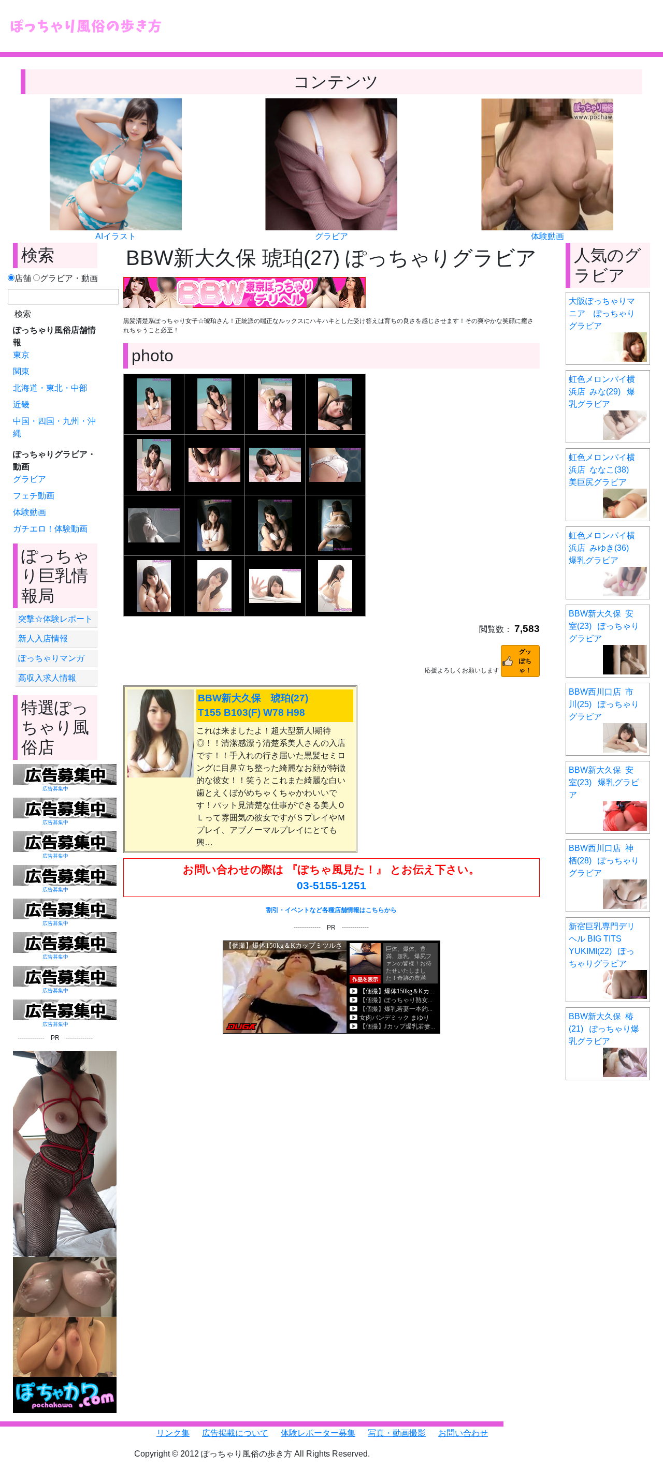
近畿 (21, 404)
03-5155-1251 (331, 885)
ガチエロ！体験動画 (50, 528)
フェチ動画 (33, 495)
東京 (21, 354)
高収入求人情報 (47, 677)
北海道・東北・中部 (50, 388)
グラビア (331, 236)
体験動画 (547, 236)
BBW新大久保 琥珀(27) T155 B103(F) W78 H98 (253, 705)
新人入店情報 (43, 638)
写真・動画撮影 (397, 1433)
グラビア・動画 (69, 278)
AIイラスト (115, 236)
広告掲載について (235, 1433)
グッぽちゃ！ (525, 661)
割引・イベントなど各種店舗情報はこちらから (331, 910)
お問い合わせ (463, 1433)
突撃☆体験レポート (55, 618)
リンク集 (173, 1433)
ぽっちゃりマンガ (51, 658)
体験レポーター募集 (318, 1433)
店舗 (23, 278)
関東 (21, 371)
